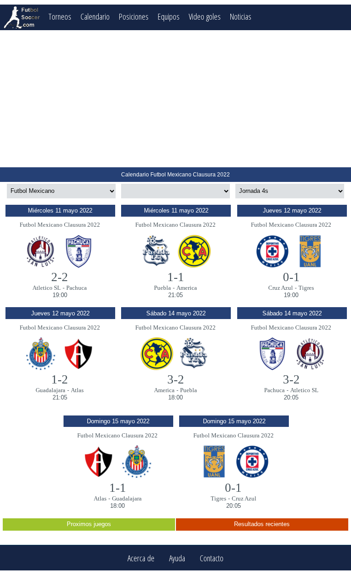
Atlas (77, 390)
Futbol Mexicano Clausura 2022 (60, 224)
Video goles (205, 16)
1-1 (175, 277)
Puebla (162, 287)
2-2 (59, 277)
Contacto (211, 558)
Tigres (306, 287)
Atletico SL (46, 287)
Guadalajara (50, 390)
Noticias (240, 16)
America (186, 287)
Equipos (169, 16)
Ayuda (177, 558)
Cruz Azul (280, 287)
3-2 (175, 379)
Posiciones (134, 16)
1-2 (59, 379)
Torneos (59, 16)
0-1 (291, 277)
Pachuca (76, 287)
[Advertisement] (175, 99)
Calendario (95, 16)
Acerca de (141, 558)
